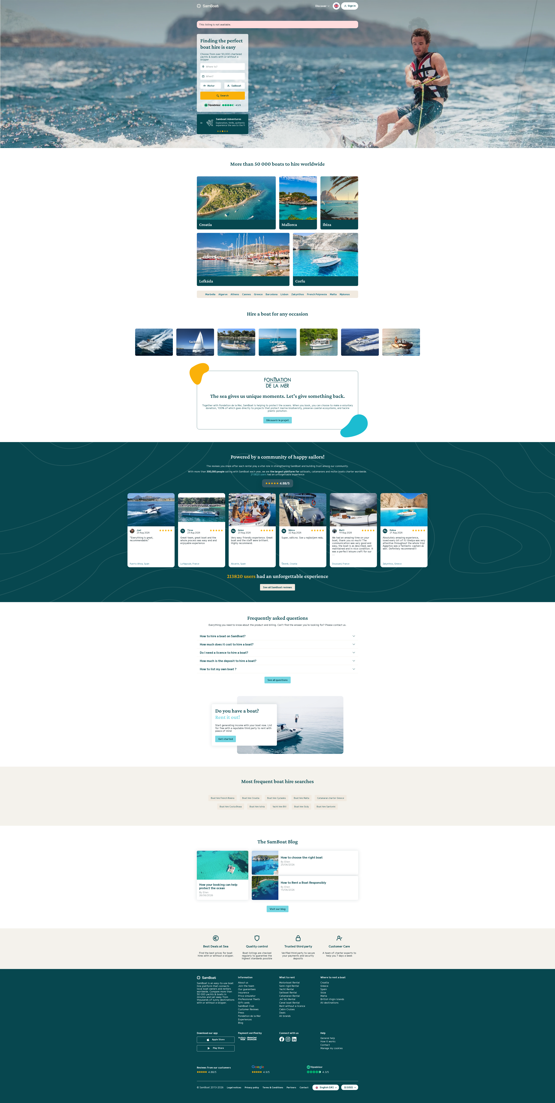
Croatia (324, 982)
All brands (285, 1016)
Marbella (210, 294)
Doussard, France (340, 563)
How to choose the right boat (302, 857)
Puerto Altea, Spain (139, 563)
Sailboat (236, 85)
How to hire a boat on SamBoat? (223, 636)
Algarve (222, 294)
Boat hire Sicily (301, 806)
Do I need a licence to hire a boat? (224, 652)
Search (224, 95)
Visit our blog (277, 909)
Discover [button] (320, 6)
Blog (240, 1022)
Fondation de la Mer (249, 1016)
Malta (333, 294)
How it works (327, 1041)
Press (241, 1012)
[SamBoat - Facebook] (281, 1039)
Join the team (246, 985)
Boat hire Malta (301, 798)
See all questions (278, 680)
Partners (291, 1087)
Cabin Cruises (287, 1009)
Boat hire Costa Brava (231, 806)
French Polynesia (317, 294)
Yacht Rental (286, 989)
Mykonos (345, 294)
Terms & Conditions (272, 1087)
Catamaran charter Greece (330, 798)
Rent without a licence (292, 1006)
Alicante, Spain (238, 563)
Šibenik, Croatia (289, 563)
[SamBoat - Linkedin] (294, 1039)
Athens (235, 294)
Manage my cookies (331, 1048)
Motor (211, 85)
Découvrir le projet (277, 420)
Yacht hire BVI (279, 806)
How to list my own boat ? (218, 669)
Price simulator (247, 995)
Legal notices (234, 1087)
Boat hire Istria (257, 806)
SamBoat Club (246, 1006)
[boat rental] (208, 6)
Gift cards (244, 1002)
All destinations (329, 1002)
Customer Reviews (248, 1009)
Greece (258, 294)
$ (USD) (348, 1087)
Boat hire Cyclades (276, 798)
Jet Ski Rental (287, 999)
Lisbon (284, 294)
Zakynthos (297, 294)
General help (327, 1038)
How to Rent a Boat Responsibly (303, 882)
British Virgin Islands (332, 999)
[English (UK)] (336, 6)
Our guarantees (247, 989)
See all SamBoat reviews (277, 587)
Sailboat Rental (288, 992)
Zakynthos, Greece (392, 563)
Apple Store (218, 1039)
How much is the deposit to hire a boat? (228, 661)
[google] (258, 1067)
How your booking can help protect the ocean (218, 886)
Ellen (205, 892)
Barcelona (272, 294)
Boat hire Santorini (326, 806)
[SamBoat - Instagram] (288, 1039)
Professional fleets (249, 999)
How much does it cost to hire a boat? (227, 644)
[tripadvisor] (315, 1067)
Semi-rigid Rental (289, 985)
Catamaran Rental (289, 995)
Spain (323, 989)
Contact (325, 1044)
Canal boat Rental (289, 1002)
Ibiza (323, 992)
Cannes (246, 294)
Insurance (243, 992)
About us (243, 982)
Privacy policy (252, 1087)
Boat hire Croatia (250, 798)
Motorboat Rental (289, 982)
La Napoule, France (189, 563)
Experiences (245, 1019)
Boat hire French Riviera (222, 798)
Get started (225, 739)
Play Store (218, 1047)
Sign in (351, 5)
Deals (282, 1012)
